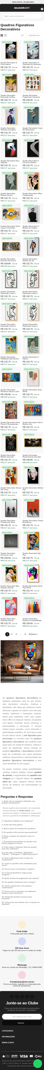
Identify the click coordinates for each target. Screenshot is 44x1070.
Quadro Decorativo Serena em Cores (11, 489)
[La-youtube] (22, 996)
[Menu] (3, 7)
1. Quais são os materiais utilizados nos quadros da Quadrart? (18, 802)
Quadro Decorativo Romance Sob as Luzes (10, 390)
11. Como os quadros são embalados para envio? (19, 864)
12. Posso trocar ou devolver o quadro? (18, 869)
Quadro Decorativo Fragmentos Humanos (31, 96)
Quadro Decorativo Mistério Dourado (8, 456)
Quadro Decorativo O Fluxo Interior (9, 63)
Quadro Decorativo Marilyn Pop (33, 489)
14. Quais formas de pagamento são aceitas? (20, 878)
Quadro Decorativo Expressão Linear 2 (30, 292)
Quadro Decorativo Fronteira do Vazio (8, 521)
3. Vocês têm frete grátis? (12, 825)
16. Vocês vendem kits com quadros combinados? (17, 887)
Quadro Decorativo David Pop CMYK (32, 587)
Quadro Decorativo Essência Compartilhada (32, 619)
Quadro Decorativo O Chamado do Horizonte (32, 63)
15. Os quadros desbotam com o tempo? (19, 882)
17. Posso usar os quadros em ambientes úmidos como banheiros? (19, 892)
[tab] (22, 802)
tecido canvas (24, 811)
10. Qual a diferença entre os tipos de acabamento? (17, 859)
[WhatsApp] (37, 1063)
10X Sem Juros (22, 948)
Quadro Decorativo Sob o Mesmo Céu (33, 423)
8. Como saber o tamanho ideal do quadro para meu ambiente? (19, 848)
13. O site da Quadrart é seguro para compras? (17, 873)
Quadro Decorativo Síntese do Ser (30, 260)
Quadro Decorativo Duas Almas (32, 390)
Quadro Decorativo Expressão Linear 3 (8, 325)
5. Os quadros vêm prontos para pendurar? (20, 832)
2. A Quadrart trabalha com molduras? (17, 821)
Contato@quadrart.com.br (22, 982)
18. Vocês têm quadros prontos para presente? (17, 897)
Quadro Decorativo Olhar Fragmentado (32, 194)
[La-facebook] (27, 996)
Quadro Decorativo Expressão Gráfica (8, 96)
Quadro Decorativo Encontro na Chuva (8, 260)
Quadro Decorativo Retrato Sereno (8, 194)
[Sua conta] (37, 7)
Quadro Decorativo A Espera (31, 358)
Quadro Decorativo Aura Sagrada (10, 161)
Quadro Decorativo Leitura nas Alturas (33, 521)
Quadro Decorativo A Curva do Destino (31, 161)
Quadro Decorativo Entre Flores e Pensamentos (10, 423)
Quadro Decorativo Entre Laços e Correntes (10, 227)
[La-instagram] (12, 996)
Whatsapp (22, 965)
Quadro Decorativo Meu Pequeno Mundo (10, 587)
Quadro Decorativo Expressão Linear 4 (30, 325)
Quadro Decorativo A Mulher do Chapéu (31, 227)
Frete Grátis (22, 931)
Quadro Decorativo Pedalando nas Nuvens (10, 358)
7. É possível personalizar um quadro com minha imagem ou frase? (19, 842)
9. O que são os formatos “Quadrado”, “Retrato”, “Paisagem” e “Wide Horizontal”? (20, 853)
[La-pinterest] (17, 996)
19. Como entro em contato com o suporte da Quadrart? (20, 903)
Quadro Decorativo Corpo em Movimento (33, 129)
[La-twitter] (32, 996)
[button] (22, 2)
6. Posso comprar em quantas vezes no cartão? (18, 837)
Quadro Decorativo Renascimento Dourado (32, 456)
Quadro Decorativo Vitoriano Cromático (8, 129)
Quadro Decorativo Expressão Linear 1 (8, 292)
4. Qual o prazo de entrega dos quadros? (19, 828)
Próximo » (33, 634)
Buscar (39, 16)
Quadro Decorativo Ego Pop (32, 554)
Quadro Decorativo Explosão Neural (8, 619)
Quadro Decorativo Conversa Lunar (8, 554)
